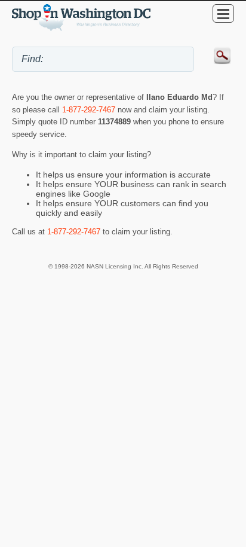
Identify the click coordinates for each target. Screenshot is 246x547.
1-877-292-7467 (88, 109)
